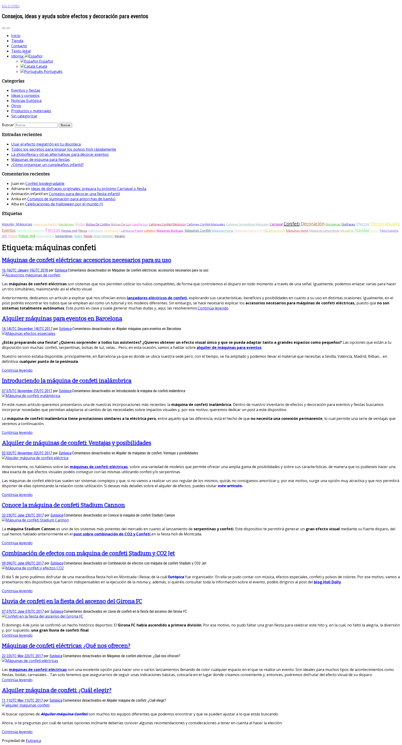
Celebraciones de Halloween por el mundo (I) (64, 204)
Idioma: (18, 56)
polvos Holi (26, 236)
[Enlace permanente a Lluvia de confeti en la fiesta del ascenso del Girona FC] (42, 616)
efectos (362, 224)
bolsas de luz (121, 224)
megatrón (347, 230)
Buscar (8, 124)
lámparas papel (132, 231)
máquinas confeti (197, 230)
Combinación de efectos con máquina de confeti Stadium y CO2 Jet (88, 553)
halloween (95, 230)
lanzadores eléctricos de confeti (157, 297)
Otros (16, 105)
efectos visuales (385, 224)
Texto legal (21, 51)
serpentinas (64, 236)
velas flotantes (103, 236)
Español (45, 61)
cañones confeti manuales (206, 224)
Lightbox (150, 230)
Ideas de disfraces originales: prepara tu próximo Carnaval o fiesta (88, 188)
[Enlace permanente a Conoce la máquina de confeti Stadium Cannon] (35, 520)
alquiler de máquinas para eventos (229, 347)
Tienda (17, 40)
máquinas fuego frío (248, 231)
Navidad (362, 230)
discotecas (333, 224)
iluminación (112, 230)
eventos (9, 230)
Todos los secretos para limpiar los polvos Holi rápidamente (63, 149)
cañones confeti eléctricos (167, 224)
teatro (78, 236)
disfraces (348, 224)
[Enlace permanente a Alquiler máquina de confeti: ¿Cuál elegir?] (26, 705)
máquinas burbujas (170, 230)
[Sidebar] (4, 28)
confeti (292, 224)
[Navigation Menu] (8, 28)
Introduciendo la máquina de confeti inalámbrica (66, 381)
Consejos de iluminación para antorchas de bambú (71, 198)
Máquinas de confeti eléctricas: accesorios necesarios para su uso (86, 260)
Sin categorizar (24, 116)
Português (52, 71)
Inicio (15, 35)
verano (119, 236)
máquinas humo (274, 231)
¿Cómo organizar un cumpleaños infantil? (47, 164)
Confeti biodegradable (44, 183)
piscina (12, 236)
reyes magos (45, 236)
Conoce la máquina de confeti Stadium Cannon (63, 505)
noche (374, 231)
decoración (313, 224)
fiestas (52, 230)
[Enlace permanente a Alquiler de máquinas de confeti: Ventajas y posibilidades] (35, 457)
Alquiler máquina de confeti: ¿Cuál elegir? (56, 690)
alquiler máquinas (17, 224)
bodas (80, 224)
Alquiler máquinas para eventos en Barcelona (62, 318)
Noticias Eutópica (26, 100)
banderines (66, 224)
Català (41, 66)
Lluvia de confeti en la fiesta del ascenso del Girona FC (72, 601)
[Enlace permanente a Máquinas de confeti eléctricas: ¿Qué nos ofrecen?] (30, 660)
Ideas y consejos (25, 95)
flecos (82, 231)
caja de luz (140, 224)
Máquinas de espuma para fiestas (40, 159)
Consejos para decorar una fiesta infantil (84, 193)
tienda (87, 236)
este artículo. (230, 485)
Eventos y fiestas (25, 90)
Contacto (19, 45)
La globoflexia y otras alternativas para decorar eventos (60, 154)
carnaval (276, 224)
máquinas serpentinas (324, 231)
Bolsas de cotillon (98, 224)
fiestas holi (69, 230)
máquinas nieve (297, 230)
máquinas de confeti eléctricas (99, 466)
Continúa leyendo (213, 308)
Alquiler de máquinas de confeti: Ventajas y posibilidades (76, 443)
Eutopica (33, 740)
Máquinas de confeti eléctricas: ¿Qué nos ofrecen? (66, 646)
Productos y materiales (31, 110)
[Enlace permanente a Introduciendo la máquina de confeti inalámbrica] (31, 395)
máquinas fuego (223, 231)
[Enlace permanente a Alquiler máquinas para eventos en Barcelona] (28, 333)
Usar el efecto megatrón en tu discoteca (46, 144)
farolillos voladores (30, 230)
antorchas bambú (45, 224)
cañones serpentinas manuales (247, 224)
